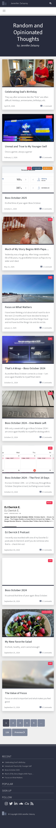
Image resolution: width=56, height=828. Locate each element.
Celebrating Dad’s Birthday (21, 92)
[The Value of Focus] (28, 679)
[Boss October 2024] (28, 577)
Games (49, 117)
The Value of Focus (16, 693)
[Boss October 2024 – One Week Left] (28, 409)
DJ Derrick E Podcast (17, 532)
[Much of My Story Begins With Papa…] (28, 236)
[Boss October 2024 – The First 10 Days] (28, 464)
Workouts (47, 168)
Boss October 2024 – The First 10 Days (27, 478)
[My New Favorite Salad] (28, 628)
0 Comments (47, 157)
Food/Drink (47, 612)
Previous (19, 732)
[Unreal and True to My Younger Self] (28, 133)
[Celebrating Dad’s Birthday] (28, 78)
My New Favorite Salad (18, 642)
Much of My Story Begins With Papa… (27, 249)
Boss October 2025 (16, 198)
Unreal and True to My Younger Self (26, 146)
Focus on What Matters (18, 307)
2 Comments (47, 328)
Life (50, 62)
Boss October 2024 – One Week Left (25, 423)
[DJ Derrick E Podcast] (28, 517)
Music (49, 502)
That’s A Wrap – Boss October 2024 (25, 368)
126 (7, 732)
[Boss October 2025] (28, 184)
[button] (50, 3)
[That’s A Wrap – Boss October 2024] (28, 355)
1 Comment (47, 106)
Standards (37, 168)
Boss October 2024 (16, 590)
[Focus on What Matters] (28, 294)
